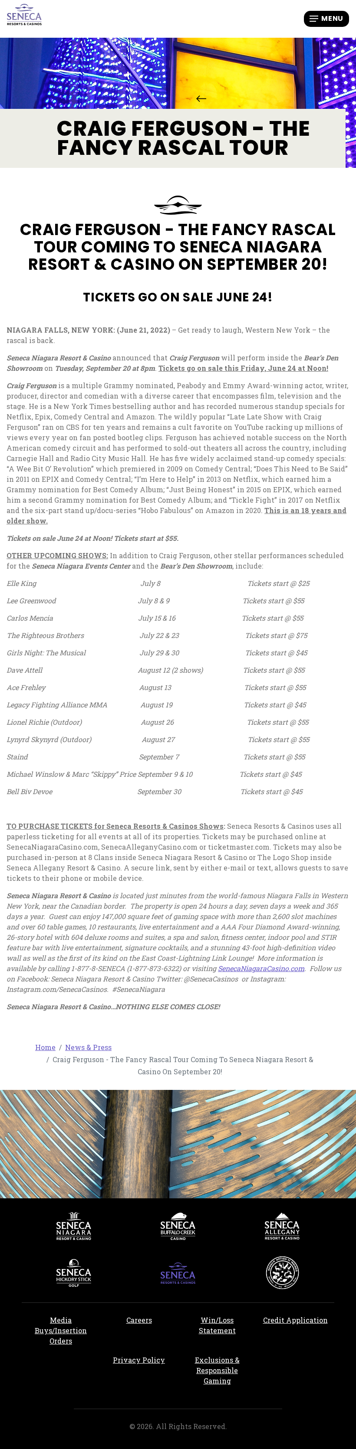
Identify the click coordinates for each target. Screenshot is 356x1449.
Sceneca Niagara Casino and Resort (73, 1226)
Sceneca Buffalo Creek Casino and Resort (178, 1226)
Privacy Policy (139, 1359)
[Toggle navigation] (326, 18)
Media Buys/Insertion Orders (61, 1330)
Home (45, 1047)
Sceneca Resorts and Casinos (178, 1273)
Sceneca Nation (282, 1273)
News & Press (200, 98)
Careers (152, 1320)
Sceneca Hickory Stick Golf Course (73, 1273)
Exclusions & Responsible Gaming (217, 1370)
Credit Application (298, 1320)
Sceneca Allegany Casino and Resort (282, 1226)
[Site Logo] (24, 18)
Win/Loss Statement (217, 1325)
